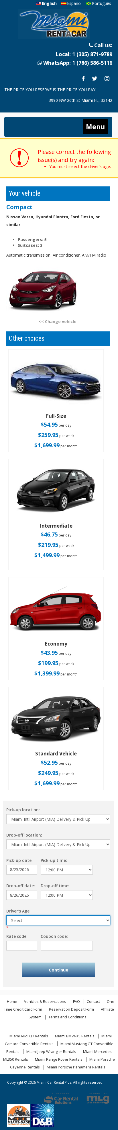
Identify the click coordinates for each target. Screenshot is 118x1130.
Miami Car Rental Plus (58, 25)
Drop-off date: (20, 885)
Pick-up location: (23, 809)
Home (12, 1001)
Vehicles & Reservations (45, 1001)
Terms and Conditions (67, 1017)
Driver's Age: (18, 911)
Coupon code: (54, 936)
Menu (95, 126)
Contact (93, 1001)
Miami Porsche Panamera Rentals (76, 1067)
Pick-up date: (19, 860)
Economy (56, 643)
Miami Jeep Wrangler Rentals (51, 1051)
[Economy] (56, 610)
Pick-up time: (54, 860)
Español (74, 3)
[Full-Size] (56, 382)
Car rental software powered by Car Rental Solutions (61, 1098)
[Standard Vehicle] (56, 719)
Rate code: (16, 936)
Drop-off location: (24, 835)
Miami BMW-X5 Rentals (75, 1036)
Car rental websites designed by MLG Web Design (97, 1098)
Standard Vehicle (56, 753)
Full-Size (56, 416)
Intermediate (56, 525)
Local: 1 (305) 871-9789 (84, 54)
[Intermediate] (56, 491)
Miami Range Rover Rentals (58, 1059)
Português (101, 3)
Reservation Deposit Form (71, 1009)
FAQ (76, 1001)
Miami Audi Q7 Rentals (28, 1036)
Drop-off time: (55, 885)
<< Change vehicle (57, 321)
